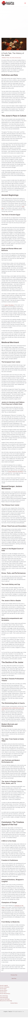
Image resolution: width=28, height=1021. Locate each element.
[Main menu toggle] (25, 3)
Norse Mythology (4, 995)
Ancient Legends (4, 985)
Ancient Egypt (3, 988)
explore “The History (9, 305)
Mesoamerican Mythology (6, 1000)
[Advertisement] (14, 21)
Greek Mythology (4, 997)
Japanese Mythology (5, 999)
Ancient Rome (3, 991)
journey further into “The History (15, 471)
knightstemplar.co (19, 1011)
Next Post (14, 978)
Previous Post (14, 975)
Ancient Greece (3, 990)
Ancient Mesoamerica (5, 993)
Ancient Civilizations (4, 987)
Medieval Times (5, 57)
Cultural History (14, 1003)
